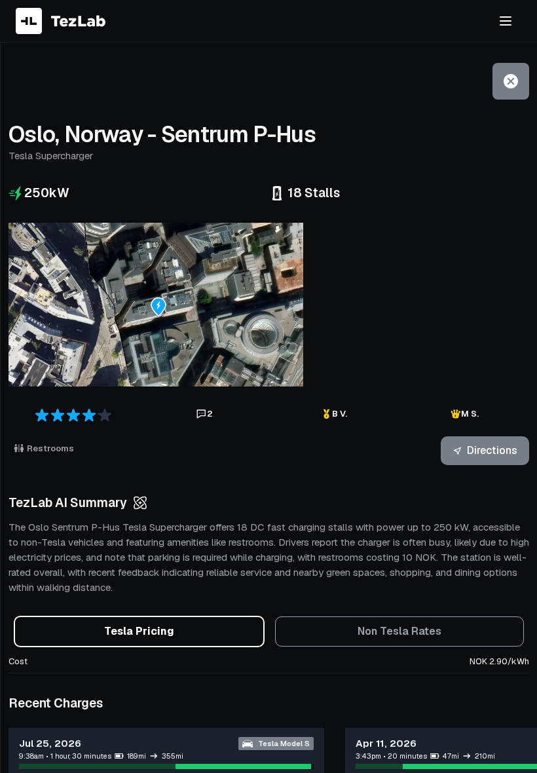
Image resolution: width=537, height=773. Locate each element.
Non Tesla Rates (399, 631)
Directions (492, 450)
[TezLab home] (60, 21)
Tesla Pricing (139, 631)
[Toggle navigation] (505, 20)
